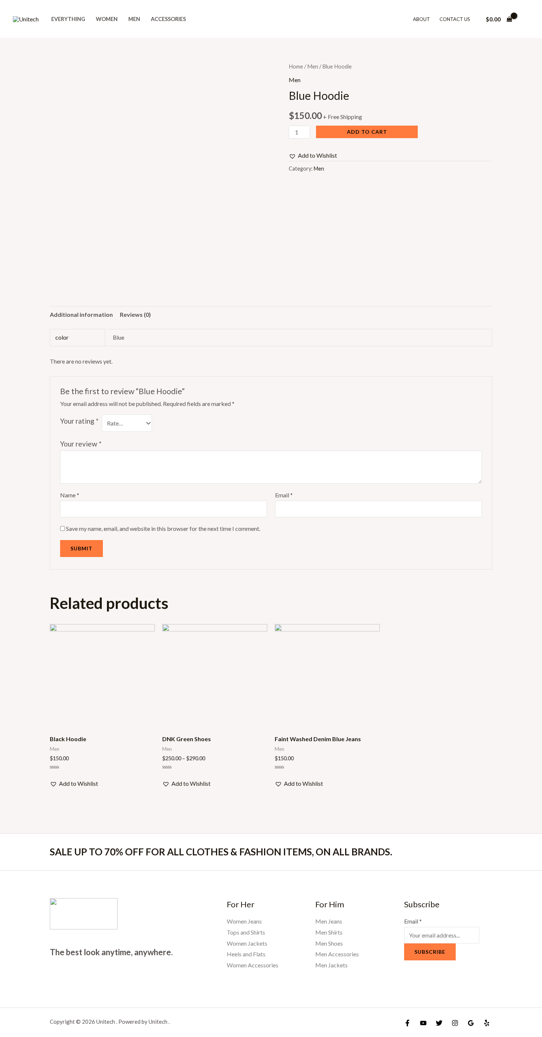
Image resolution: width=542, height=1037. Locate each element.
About (421, 19)
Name (69, 494)
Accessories (168, 19)
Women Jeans (244, 921)
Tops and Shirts (246, 932)
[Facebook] (407, 1023)
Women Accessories (252, 964)
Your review (80, 443)
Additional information (81, 314)
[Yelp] (486, 1023)
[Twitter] (439, 1023)
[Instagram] (455, 1023)
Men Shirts (329, 932)
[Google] (471, 1023)
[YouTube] (423, 1023)
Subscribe (429, 952)
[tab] (81, 314)
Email (284, 494)
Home (296, 66)
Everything (68, 19)
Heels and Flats (246, 953)
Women (107, 19)
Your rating (79, 421)
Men (134, 19)
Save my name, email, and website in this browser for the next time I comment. (163, 528)
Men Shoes (329, 943)
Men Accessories (337, 953)
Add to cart (367, 132)
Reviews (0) (135, 314)
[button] (313, 155)
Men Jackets (331, 964)
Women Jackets (247, 943)
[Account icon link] (525, 19)
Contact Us (454, 19)
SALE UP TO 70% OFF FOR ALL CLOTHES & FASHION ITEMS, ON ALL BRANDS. (221, 852)
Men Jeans (328, 921)
